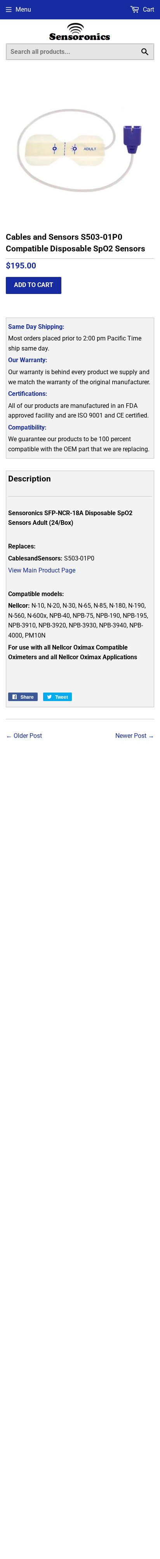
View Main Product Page (41, 570)
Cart (147, 9)
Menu (23, 9)
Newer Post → (134, 735)
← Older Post (24, 735)
